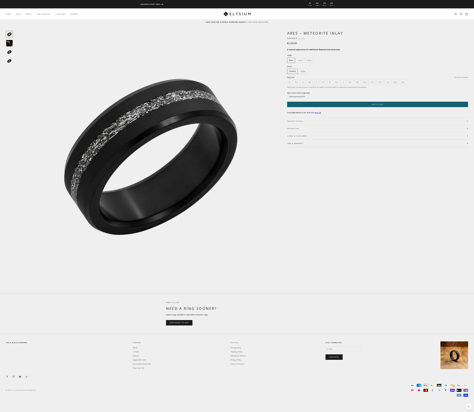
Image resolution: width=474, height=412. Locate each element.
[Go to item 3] (9, 52)
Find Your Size (44, 14)
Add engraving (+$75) (297, 96)
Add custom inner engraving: (298, 93)
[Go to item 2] (9, 43)
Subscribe (334, 357)
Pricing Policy (235, 347)
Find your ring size (461, 77)
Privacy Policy (235, 360)
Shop (18, 14)
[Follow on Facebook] (7, 376)
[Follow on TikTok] (26, 376)
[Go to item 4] (9, 61)
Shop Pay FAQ (138, 368)
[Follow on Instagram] (13, 376)
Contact (136, 352)
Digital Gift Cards (139, 360)
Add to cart (378, 104)
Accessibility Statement (142, 364)
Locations (61, 14)
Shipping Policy (236, 352)
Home (8, 14)
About (29, 14)
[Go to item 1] (9, 34)
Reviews (74, 14)
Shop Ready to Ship (179, 323)
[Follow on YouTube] (20, 376)
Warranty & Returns (238, 356)
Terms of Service (237, 364)
